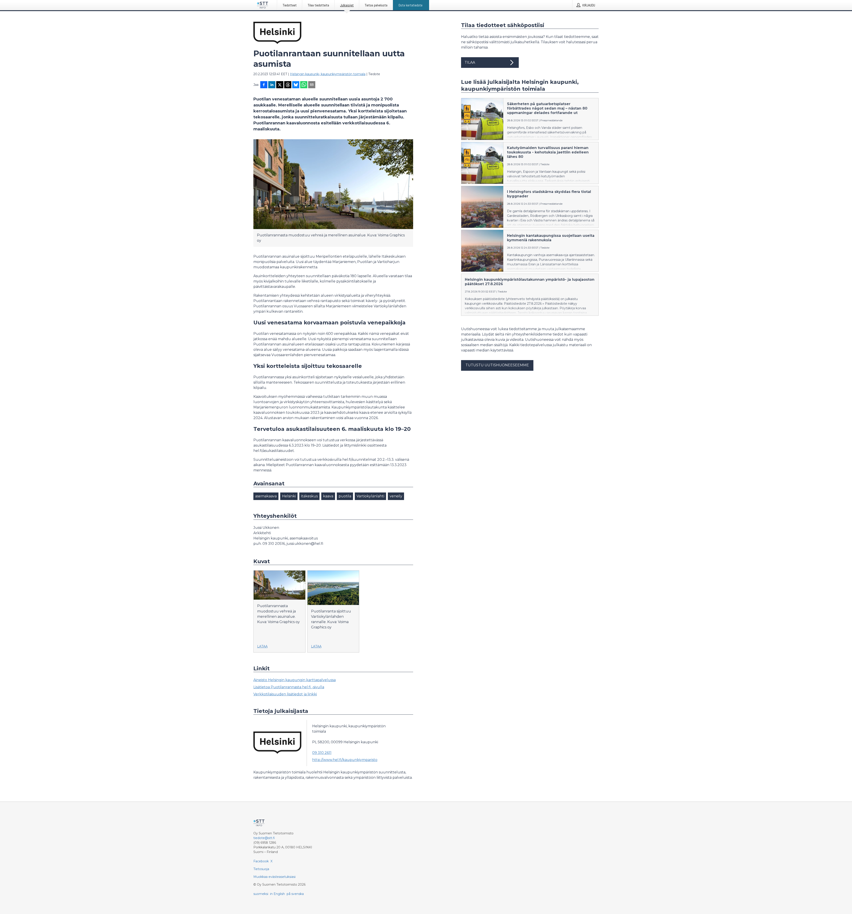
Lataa (262, 646)
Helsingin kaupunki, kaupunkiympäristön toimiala (327, 74)
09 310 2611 (321, 753)
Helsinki (289, 496)
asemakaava (266, 496)
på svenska (295, 894)
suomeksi (260, 894)
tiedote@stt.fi (264, 838)
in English (277, 894)
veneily (396, 496)
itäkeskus (309, 496)
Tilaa (470, 62)
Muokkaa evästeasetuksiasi (274, 877)
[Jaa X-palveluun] (279, 85)
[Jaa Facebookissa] (263, 85)
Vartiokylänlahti (370, 496)
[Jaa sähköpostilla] (311, 85)
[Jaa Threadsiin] (287, 85)
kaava (328, 496)
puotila (345, 496)
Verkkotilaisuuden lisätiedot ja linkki (285, 694)
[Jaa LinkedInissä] (271, 85)
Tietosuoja (261, 869)
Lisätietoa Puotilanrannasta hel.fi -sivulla (288, 687)
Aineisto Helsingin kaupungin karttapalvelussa (294, 680)
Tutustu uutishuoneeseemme (497, 365)
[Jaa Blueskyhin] (295, 85)
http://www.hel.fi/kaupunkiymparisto (344, 760)
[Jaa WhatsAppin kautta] (303, 85)
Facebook (261, 861)
